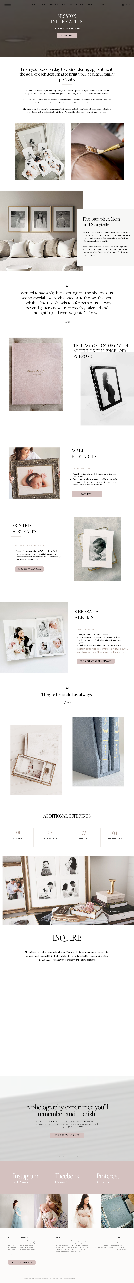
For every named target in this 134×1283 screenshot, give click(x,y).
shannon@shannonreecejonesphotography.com (111, 1247)
